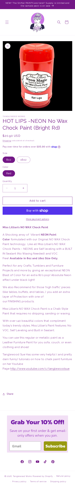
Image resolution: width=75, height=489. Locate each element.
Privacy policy (19, 481)
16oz (23, 159)
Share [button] (10, 393)
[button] (7, 22)
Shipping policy (58, 481)
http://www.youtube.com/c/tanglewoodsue (40, 368)
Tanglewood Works (22, 476)
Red (8, 173)
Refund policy (63, 476)
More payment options (37, 219)
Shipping (7, 141)
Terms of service (38, 481)
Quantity (7, 181)
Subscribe (55, 446)
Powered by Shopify (43, 476)
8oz (8, 159)
